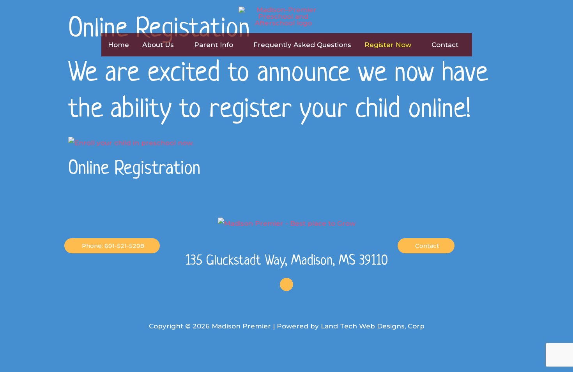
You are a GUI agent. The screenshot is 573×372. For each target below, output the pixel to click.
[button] (177, 44)
